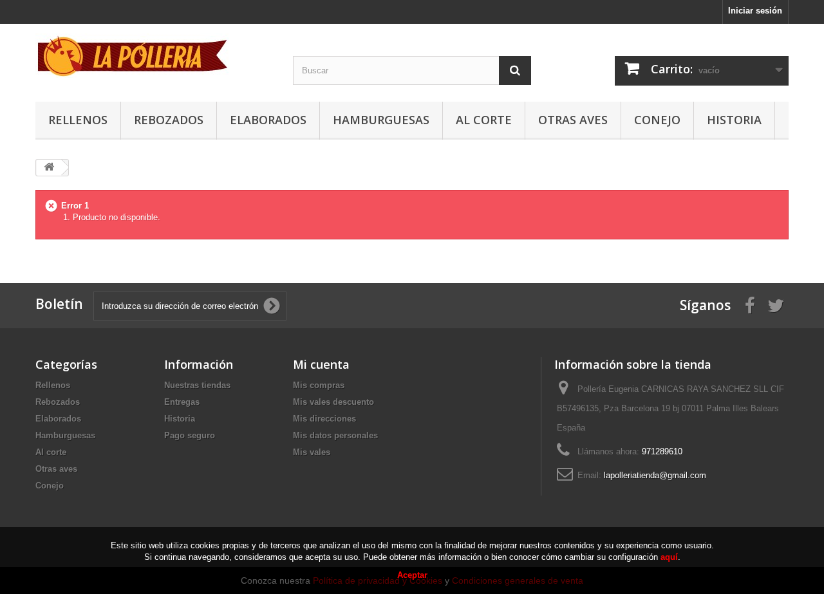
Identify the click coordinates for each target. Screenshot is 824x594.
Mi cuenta (321, 364)
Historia (734, 119)
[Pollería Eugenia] (154, 55)
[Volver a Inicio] (49, 168)
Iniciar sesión (755, 10)
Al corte (484, 119)
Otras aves (573, 119)
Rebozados (168, 119)
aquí (669, 557)
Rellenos (78, 119)
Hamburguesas (381, 119)
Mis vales (311, 452)
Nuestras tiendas (197, 385)
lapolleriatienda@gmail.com (655, 475)
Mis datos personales (335, 435)
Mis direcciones (324, 418)
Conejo (657, 119)
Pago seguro (189, 435)
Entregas (182, 402)
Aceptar (412, 575)
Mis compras (318, 385)
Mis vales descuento (333, 402)
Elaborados (268, 119)
